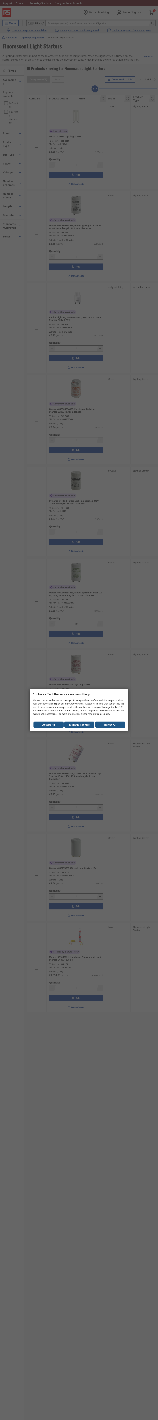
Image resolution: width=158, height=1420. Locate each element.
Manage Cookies (79, 724)
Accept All (48, 724)
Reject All (110, 724)
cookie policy (103, 713)
